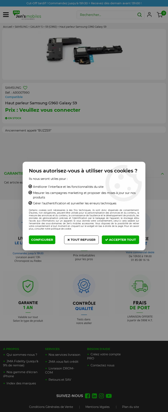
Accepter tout (122, 240)
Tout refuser (82, 240)
